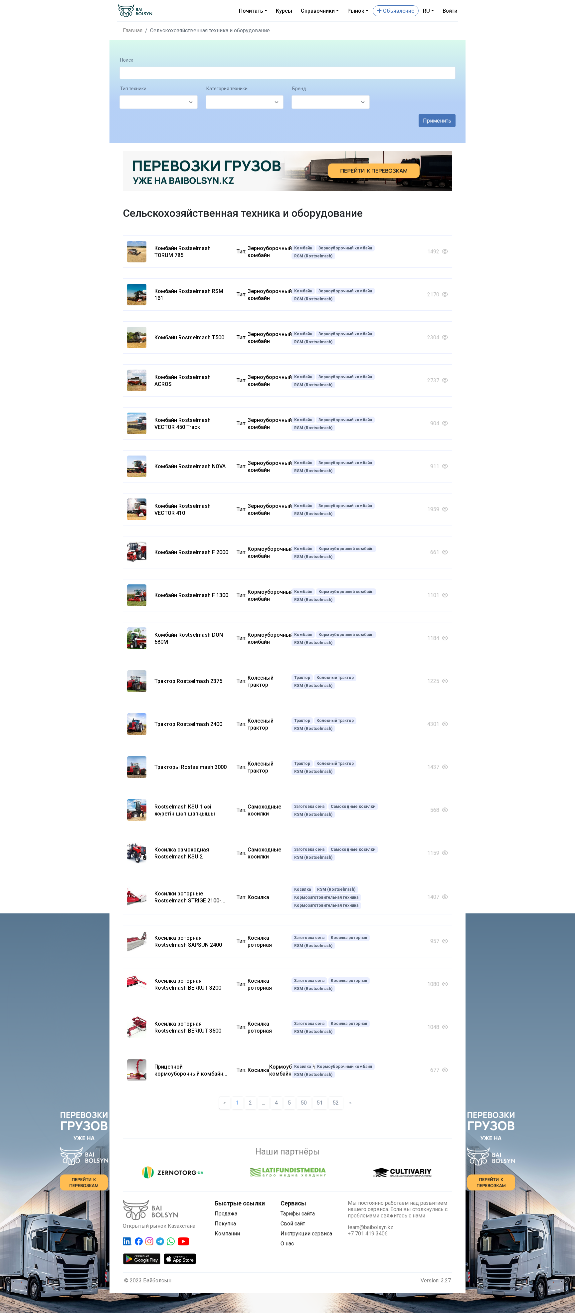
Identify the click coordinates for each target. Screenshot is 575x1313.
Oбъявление (398, 11)
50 (304, 1103)
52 (336, 1103)
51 (320, 1103)
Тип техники (133, 89)
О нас (287, 1243)
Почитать (251, 11)
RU (426, 11)
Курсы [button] (284, 11)
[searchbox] (127, 102)
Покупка (225, 1223)
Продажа (226, 1213)
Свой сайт (293, 1223)
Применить (437, 121)
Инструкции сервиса (306, 1233)
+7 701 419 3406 (368, 1233)
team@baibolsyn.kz (370, 1227)
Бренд (299, 89)
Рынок (355, 11)
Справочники (318, 11)
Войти (450, 11)
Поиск (126, 60)
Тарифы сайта (298, 1213)
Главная (132, 30)
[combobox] (158, 102)
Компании (227, 1233)
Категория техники (227, 89)
